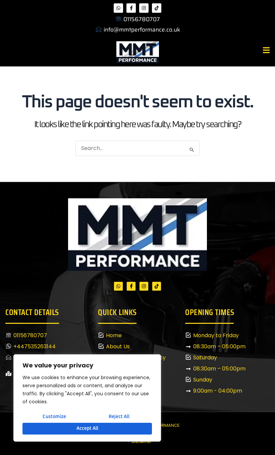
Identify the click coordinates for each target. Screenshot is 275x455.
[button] (266, 50)
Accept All (87, 428)
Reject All (119, 416)
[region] (87, 398)
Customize (54, 416)
